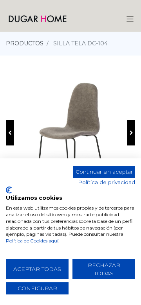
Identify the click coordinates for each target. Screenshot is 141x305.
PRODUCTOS (24, 43)
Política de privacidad (106, 182)
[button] (10, 132)
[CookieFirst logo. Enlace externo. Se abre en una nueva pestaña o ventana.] (9, 190)
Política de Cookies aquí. (33, 241)
